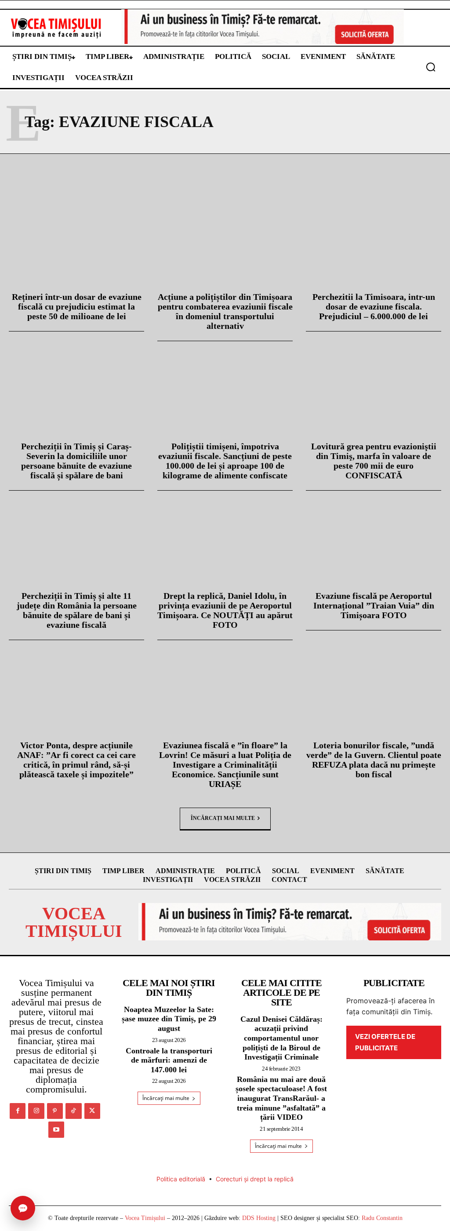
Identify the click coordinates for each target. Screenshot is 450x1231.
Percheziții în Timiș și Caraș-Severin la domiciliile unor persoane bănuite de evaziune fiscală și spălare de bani (76, 460)
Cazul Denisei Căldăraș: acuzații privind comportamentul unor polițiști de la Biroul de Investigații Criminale (281, 1038)
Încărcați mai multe (223, 818)
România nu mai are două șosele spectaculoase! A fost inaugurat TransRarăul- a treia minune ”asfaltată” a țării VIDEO (281, 1098)
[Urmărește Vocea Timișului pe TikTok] (73, 1111)
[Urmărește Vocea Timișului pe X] (92, 1111)
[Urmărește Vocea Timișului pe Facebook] (17, 1111)
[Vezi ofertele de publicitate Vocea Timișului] (262, 26)
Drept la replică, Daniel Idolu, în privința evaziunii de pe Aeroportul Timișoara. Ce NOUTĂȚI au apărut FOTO (225, 610)
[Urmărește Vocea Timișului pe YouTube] (56, 1129)
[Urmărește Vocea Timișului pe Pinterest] (55, 1111)
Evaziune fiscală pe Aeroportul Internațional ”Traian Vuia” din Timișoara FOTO (373, 605)
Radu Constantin (382, 1218)
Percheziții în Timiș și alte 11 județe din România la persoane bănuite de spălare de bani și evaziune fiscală (77, 610)
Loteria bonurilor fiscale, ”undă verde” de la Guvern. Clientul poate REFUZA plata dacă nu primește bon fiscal (373, 759)
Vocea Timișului (145, 1218)
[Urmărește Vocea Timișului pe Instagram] (36, 1111)
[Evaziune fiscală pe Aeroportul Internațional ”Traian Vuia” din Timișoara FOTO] (373, 541)
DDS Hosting (259, 1218)
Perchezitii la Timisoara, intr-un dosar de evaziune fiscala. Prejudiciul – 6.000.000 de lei (373, 306)
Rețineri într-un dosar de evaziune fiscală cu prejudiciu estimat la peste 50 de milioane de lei (77, 306)
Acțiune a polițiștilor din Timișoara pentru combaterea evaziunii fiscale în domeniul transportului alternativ (225, 311)
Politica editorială (180, 1179)
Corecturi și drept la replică (255, 1179)
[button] (430, 66)
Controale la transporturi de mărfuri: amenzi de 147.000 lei (169, 1060)
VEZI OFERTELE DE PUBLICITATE (385, 1042)
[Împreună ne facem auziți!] (56, 28)
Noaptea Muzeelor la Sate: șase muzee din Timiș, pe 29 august (169, 1019)
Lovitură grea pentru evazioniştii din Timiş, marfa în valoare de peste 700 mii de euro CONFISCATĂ (373, 460)
